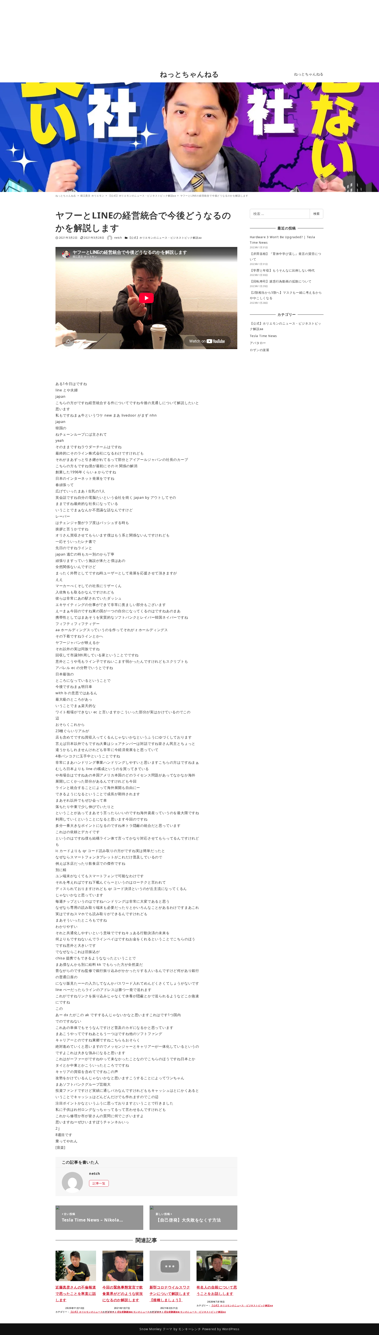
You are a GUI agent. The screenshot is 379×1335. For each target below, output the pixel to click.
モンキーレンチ (189, 1329)
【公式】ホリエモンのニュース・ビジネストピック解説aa (165, 238)
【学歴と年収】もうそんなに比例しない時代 (282, 270)
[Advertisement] (189, 33)
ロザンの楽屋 (259, 350)
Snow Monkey (150, 1329)
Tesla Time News (263, 336)
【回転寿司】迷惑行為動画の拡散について (280, 281)
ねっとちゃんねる (189, 74)
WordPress (231, 1329)
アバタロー (258, 343)
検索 (316, 213)
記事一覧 (99, 1183)
